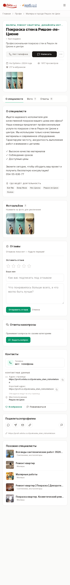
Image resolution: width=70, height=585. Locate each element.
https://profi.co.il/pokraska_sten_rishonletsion (31, 389)
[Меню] (64, 5)
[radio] (8, 266)
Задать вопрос (20, 340)
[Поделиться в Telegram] (15, 425)
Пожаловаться (38, 407)
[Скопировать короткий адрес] (57, 390)
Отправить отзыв (18, 309)
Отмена (36, 309)
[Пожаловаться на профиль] (62, 425)
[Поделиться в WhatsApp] (8, 425)
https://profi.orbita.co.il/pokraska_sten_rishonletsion (34, 381)
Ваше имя (10, 271)
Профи (18, 13)
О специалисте (14, 99)
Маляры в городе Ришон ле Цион (43, 13)
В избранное (15, 407)
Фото (31, 99)
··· (61, 54)
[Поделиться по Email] (23, 425)
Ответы (46, 99)
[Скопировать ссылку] (30, 425)
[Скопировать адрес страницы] (63, 380)
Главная (7, 13)
